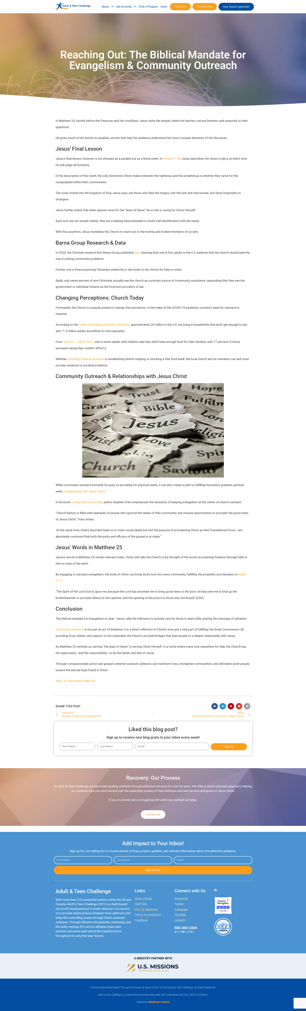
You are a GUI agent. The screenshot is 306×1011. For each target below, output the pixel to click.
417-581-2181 (184, 932)
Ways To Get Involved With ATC (76, 681)
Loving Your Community (87, 502)
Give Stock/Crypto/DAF (236, 6)
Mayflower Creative (159, 1002)
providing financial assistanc (86, 359)
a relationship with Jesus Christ (84, 491)
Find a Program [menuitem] (148, 6)
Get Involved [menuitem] (124, 6)
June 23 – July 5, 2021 (78, 342)
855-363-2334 (186, 928)
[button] (214, 706)
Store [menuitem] (163, 6)
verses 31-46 (172, 158)
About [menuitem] (105, 6)
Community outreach (70, 629)
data (137, 252)
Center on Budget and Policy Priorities (104, 324)
